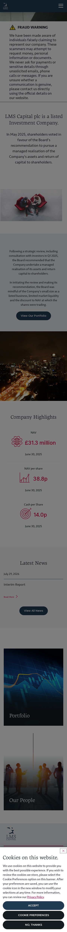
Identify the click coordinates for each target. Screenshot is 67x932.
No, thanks (33, 924)
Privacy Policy (35, 897)
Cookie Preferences (33, 915)
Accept (33, 905)
